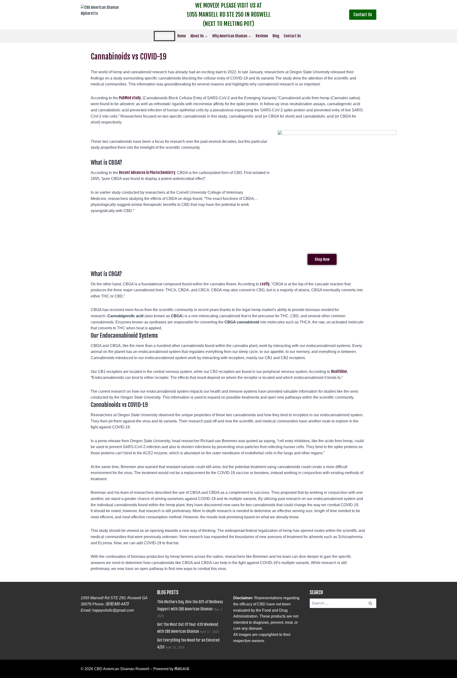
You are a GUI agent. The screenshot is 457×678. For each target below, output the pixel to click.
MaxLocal (181, 668)
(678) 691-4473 (117, 604)
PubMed (125, 97)
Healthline (339, 371)
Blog (276, 36)
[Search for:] (343, 603)
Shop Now (164, 36)
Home (181, 36)
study (136, 97)
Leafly (264, 284)
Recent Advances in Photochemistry (147, 172)
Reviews (262, 36)
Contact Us (362, 14)
